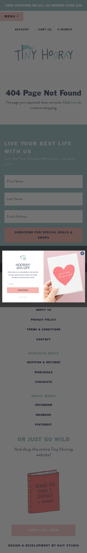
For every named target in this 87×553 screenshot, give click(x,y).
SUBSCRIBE (23, 290)
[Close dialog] (82, 253)
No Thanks (23, 297)
